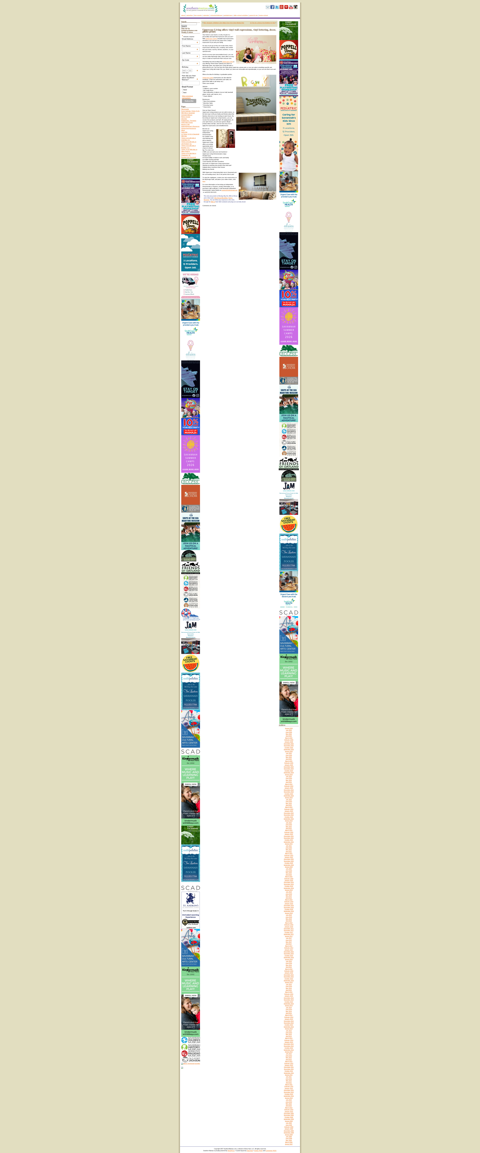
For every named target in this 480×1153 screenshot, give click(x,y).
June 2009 (289, 1125)
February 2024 (288, 786)
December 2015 (289, 975)
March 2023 (288, 807)
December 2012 (289, 1044)
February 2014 (288, 1017)
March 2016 (288, 969)
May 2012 (289, 1057)
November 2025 (289, 745)
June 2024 (289, 778)
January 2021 (289, 857)
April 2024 (289, 782)
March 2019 (288, 899)
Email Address (190, 39)
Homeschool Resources (188, 128)
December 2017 (289, 928)
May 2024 (289, 780)
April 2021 (289, 851)
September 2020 (289, 865)
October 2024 (289, 770)
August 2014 (289, 1005)
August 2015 (289, 982)
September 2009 (289, 1119)
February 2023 (288, 809)
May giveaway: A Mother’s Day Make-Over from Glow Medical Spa (224, 22)
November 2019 (289, 884)
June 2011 (289, 1079)
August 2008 (289, 1134)
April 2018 (289, 921)
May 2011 (289, 1080)
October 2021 (289, 840)
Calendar (206, 15)
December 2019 (289, 882)
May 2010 (289, 1104)
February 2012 (288, 1063)
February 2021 (288, 855)
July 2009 (289, 1123)
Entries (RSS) (258, 1150)
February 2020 (288, 878)
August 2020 (289, 867)
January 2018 (289, 926)
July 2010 (289, 1100)
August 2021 (289, 844)
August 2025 (289, 751)
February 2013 (288, 1040)
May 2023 (289, 803)
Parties (230, 198)
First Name (190, 46)
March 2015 (288, 992)
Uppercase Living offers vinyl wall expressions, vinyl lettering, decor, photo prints (239, 30)
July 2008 (289, 1136)
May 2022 (289, 826)
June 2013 (289, 1032)
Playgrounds (185, 109)
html (185, 90)
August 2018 (289, 913)
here (203, 181)
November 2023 (289, 792)
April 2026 (289, 736)
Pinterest (286, 7)
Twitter (277, 7)
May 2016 (289, 965)
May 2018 (289, 919)
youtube (291, 7)
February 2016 (288, 971)
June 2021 (289, 847)
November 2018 (289, 907)
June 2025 (289, 755)
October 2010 (289, 1094)
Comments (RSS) (271, 1150)
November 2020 (289, 861)
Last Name (190, 53)
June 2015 (289, 986)
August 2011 (288, 1075)
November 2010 (289, 1092)
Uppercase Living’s (212, 38)
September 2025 (289, 749)
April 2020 (289, 874)
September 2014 (289, 1003)
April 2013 (289, 1036)
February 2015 (288, 994)
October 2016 (289, 955)
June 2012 (289, 1055)
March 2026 (288, 738)
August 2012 (289, 1052)
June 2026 (289, 732)
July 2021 (289, 846)
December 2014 (289, 998)
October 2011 (289, 1071)
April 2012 (289, 1059)
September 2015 (289, 980)
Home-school (263, 15)
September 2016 (289, 957)
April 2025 (289, 759)
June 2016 (289, 963)
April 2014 (289, 1013)
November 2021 (289, 838)
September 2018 (289, 911)
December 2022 (289, 813)
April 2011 (289, 1082)
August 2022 (289, 820)
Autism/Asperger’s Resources (190, 126)
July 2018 (289, 915)
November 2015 (289, 976)
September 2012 (289, 1050)
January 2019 (289, 903)
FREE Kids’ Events (187, 122)
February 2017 (288, 948)
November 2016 (289, 953)
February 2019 (288, 901)
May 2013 (289, 1034)
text (185, 92)
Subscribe (268, 7)
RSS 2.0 (213, 201)
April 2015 (289, 990)
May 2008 (289, 1140)
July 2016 (289, 961)
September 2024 (289, 772)
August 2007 (289, 1144)
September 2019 (289, 888)
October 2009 (289, 1117)
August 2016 (289, 959)
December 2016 (289, 951)
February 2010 (288, 1109)
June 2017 (289, 940)
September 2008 (289, 1132)
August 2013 (289, 1028)
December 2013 (289, 1021)
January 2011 (289, 1088)
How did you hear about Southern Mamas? (190, 78)
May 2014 (289, 1011)
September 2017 (289, 934)
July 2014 (289, 1007)
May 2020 (289, 872)
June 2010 (289, 1102)
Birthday (190, 67)
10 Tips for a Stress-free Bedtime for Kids (262, 22)
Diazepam (250, 1150)
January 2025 (289, 765)
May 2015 (289, 988)
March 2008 (288, 1142)
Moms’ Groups (185, 116)
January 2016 (289, 973)
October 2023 (289, 794)
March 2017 (288, 946)
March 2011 (288, 1084)
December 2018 (289, 905)
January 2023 (289, 811)
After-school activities (241, 15)
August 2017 (289, 936)
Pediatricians (228, 15)
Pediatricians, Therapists (188, 120)
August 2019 (289, 890)
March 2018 (288, 923)
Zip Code (190, 60)
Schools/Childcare (216, 15)
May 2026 (289, 734)
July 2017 (289, 938)
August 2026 (289, 728)
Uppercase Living (227, 61)
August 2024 (289, 774)
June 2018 (289, 917)
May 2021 (289, 849)
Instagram (296, 7)
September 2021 (289, 842)
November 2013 (289, 1023)
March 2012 (288, 1061)
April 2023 (289, 805)
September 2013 (289, 1027)
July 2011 (289, 1077)
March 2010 (288, 1107)
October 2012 (289, 1048)
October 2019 (289, 886)
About (183, 15)
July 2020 (289, 869)
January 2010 (289, 1111)
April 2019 (289, 898)
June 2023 (289, 801)
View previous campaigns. (187, 97)
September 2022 (289, 819)
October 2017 (289, 932)
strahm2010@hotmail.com (229, 190)
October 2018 (289, 909)
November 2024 (289, 768)
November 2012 (289, 1046)
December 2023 (289, 790)
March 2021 (288, 853)
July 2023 (289, 799)
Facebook (272, 7)
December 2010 (289, 1090)
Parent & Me (253, 15)
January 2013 (289, 1042)
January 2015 (289, 996)
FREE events (198, 15)
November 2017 (289, 930)
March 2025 (288, 761)
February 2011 (288, 1086)
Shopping (206, 199)
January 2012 (289, 1065)
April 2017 (289, 944)
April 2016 (289, 967)
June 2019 (289, 894)
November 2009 (289, 1115)
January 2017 (289, 950)
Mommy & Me (185, 124)
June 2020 (289, 871)
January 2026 (289, 742)
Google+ (282, 7)
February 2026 (288, 740)
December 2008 (289, 1131)
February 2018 (288, 924)
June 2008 (289, 1138)
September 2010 (289, 1096)
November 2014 (289, 1000)
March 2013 (288, 1038)
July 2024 (289, 776)
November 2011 (289, 1069)
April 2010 (289, 1105)
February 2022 (288, 832)
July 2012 (289, 1053)
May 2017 (289, 942)
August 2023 (289, 797)
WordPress (231, 1150)
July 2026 (289, 730)
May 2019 (289, 896)
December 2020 (289, 859)
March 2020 (288, 876)
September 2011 (289, 1073)
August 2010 (289, 1098)
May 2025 (289, 757)
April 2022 (289, 828)
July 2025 (289, 753)
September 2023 (289, 795)
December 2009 (289, 1113)
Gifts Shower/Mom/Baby (221, 198)
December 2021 (289, 836)
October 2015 (289, 978)
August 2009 (289, 1121)
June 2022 (289, 824)
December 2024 (289, 767)
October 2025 (289, 747)
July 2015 (289, 984)
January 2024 (289, 788)
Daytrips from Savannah (188, 157)
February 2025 (288, 763)
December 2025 (289, 743)
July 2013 (289, 1030)
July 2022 (289, 822)
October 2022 (289, 817)
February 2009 (288, 1127)
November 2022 (289, 815)
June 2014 (289, 1009)
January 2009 (289, 1129)
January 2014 (289, 1019)
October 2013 (289, 1025)
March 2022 (288, 830)
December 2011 (289, 1067)
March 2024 (288, 784)
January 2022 (289, 834)
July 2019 (289, 892)
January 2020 (289, 880)
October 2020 (289, 863)
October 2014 (289, 1002)
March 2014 (288, 1015)
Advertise (189, 15)
